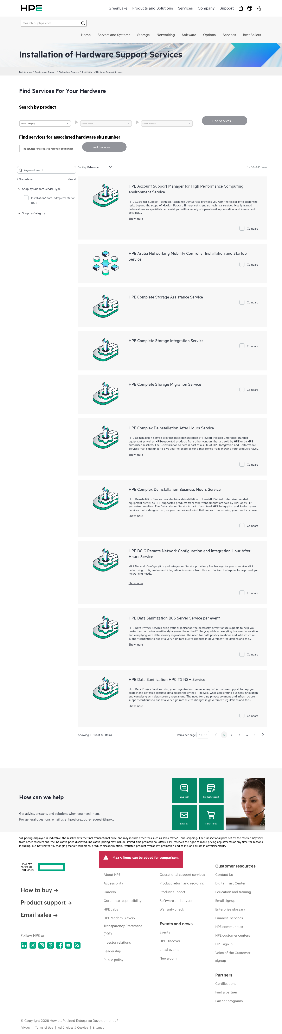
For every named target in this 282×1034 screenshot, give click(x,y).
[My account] (258, 8)
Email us (184, 823)
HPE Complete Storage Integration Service (166, 340)
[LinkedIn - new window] (24, 945)
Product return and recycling (182, 883)
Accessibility (113, 883)
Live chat (184, 796)
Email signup (225, 901)
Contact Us (224, 874)
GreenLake (118, 8)
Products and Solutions (152, 8)
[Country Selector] (249, 8)
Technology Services (69, 71)
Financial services (229, 918)
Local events (169, 950)
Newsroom (168, 958)
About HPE (112, 874)
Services (185, 8)
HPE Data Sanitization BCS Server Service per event (174, 617)
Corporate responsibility (122, 901)
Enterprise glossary (230, 909)
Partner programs (229, 1001)
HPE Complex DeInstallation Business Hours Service (175, 489)
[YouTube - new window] (68, 945)
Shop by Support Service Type (41, 189)
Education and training (233, 892)
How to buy (211, 823)
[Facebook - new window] (59, 945)
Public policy (113, 960)
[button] (104, 147)
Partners (223, 975)
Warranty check (172, 909)
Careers (110, 892)
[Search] (83, 23)
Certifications (225, 983)
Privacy (25, 1027)
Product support (211, 796)
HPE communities (229, 927)
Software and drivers (176, 901)
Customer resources (235, 866)
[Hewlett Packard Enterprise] (31, 8)
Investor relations (117, 942)
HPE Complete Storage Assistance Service (166, 296)
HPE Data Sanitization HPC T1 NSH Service (167, 679)
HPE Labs (111, 909)
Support (227, 8)
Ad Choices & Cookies (73, 1027)
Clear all (72, 179)
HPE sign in (224, 944)
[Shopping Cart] (240, 8)
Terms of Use (44, 1027)
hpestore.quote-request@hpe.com (92, 819)
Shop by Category (33, 213)
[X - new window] (33, 945)
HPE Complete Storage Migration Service (165, 384)
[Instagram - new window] (41, 945)
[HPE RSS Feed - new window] (77, 945)
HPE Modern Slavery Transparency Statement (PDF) (123, 926)
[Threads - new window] (50, 945)
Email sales (36, 915)
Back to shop (25, 71)
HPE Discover (170, 941)
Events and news (176, 923)
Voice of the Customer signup (232, 957)
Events (165, 932)
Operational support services (182, 874)
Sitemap (98, 1027)
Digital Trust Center (230, 883)
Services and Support (45, 71)
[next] (263, 734)
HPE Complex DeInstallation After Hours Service (171, 427)
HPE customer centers (232, 935)
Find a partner (226, 992)
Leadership (112, 951)
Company (206, 8)
